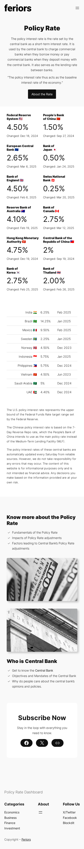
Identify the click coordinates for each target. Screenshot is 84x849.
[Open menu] (77, 8)
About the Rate (42, 94)
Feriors (26, 839)
